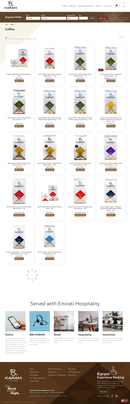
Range (6, 37)
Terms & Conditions (40, 396)
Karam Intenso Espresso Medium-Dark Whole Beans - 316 (19, 207)
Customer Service (62, 396)
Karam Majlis (34, 381)
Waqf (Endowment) (55, 369)
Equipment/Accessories (86, 6)
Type (27, 15)
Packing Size (71, 15)
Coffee (64, 6)
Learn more (83, 282)
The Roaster (34, 375)
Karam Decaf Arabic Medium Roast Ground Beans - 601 (19, 164)
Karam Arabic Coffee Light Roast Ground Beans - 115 (110, 75)
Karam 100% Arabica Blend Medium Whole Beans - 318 (49, 75)
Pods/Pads (72, 6)
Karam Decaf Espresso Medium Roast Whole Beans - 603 (50, 164)
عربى (123, 2)
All (6, 39)
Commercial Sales (74, 372)
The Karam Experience (37, 378)
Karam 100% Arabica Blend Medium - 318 (19, 75)
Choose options (110, 170)
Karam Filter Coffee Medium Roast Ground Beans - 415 (111, 164)
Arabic (9, 39)
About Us (99, 6)
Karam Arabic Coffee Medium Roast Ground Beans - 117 (19, 118)
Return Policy (52, 396)
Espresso (18, 39)
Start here (103, 391)
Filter (23, 39)
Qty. (80, 15)
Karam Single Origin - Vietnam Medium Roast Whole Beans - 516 (19, 253)
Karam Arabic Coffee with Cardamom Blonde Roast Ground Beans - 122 (50, 118)
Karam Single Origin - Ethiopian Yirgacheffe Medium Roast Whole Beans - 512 (111, 208)
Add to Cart (102, 18)
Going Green (52, 372)
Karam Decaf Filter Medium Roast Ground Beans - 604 (80, 164)
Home (6, 24)
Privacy (32, 396)
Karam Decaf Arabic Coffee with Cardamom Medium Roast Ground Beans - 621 (111, 119)
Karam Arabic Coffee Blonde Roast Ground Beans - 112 (80, 75)
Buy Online (72, 369)
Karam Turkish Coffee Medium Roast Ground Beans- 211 (49, 253)
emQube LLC (32, 402)
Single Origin (29, 39)
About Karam (34, 372)
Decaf (34, 39)
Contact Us (107, 6)
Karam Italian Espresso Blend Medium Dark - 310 (49, 207)
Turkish (14, 39)
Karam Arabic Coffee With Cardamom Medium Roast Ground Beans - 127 (80, 118)
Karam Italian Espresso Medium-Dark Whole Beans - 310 (80, 207)
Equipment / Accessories (57, 375)
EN (120, 2)
